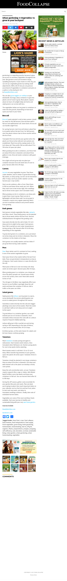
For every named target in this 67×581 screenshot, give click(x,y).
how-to (24, 427)
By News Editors (54, 54)
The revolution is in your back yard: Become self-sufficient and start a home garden (54, 132)
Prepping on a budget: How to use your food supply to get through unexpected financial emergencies (54, 95)
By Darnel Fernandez (55, 69)
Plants (11, 429)
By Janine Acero (54, 127)
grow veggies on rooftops (19, 95)
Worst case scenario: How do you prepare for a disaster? (53, 159)
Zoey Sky (15, 24)
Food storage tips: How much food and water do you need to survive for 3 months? (54, 140)
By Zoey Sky (53, 61)
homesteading (16, 427)
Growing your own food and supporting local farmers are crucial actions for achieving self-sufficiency (53, 75)
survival (25, 431)
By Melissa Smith (54, 168)
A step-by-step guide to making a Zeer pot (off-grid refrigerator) (53, 111)
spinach (31, 212)
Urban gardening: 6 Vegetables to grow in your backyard (53, 58)
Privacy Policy (33, 574)
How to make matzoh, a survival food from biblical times (53, 45)
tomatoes (9, 341)
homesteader (6, 427)
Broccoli (5, 119)
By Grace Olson (54, 47)
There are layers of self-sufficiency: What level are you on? (54, 186)
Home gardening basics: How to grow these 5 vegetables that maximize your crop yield (53, 103)
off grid (29, 427)
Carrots (4, 172)
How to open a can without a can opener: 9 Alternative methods (53, 124)
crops (22, 420)
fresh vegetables (7, 424)
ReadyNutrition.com (10, 92)
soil (14, 431)
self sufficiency (7, 431)
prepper (26, 429)
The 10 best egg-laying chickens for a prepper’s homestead (54, 172)
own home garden (29, 402)
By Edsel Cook (54, 79)
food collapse (29, 420)
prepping (32, 429)
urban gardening (21, 433)
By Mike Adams (54, 90)
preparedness (18, 429)
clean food (16, 420)
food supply (29, 422)
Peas (4, 251)
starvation (19, 431)
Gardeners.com (7, 413)
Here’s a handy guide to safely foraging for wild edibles (52, 166)
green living (18, 424)
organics (5, 429)
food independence (18, 422)
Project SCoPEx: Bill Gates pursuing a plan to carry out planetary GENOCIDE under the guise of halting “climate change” (54, 194)
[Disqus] (19, 501)
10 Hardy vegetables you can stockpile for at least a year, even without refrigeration (53, 66)
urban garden (11, 433)
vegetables (16, 435)
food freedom (6, 422)
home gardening (27, 424)
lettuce (16, 296)
